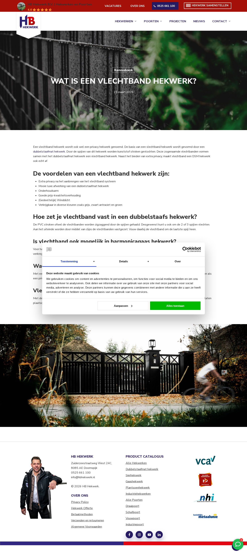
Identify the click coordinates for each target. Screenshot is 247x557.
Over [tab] (178, 261)
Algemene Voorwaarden (86, 527)
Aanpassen (121, 305)
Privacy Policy (80, 502)
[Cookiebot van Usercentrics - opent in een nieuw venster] (185, 249)
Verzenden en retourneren (87, 520)
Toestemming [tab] (69, 261)
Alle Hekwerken (136, 463)
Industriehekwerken (138, 494)
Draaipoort (132, 506)
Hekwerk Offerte (82, 508)
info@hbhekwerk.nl (83, 477)
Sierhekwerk (133, 475)
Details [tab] (123, 261)
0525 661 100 (81, 473)
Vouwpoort (133, 518)
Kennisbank (123, 70)
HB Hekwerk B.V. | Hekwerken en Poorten (60, 4)
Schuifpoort (133, 512)
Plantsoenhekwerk (138, 488)
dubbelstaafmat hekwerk (49, 152)
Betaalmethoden (82, 514)
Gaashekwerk (134, 481)
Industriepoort (135, 524)
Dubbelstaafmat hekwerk (142, 469)
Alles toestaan (175, 305)
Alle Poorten (134, 500)
